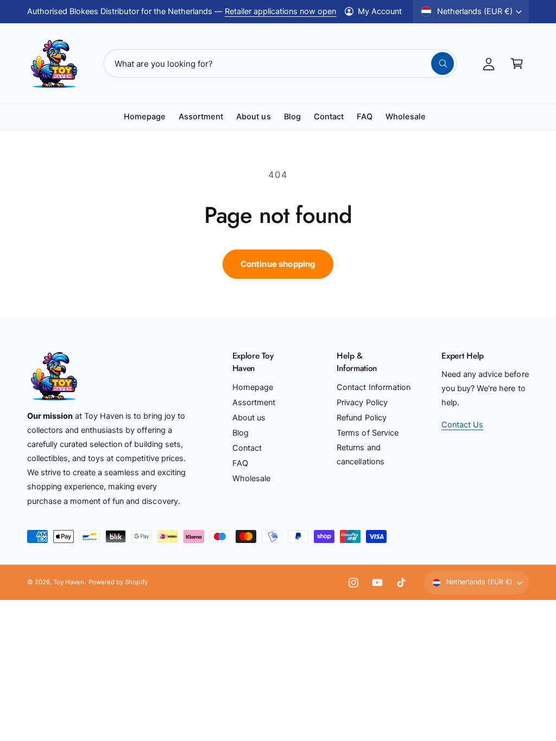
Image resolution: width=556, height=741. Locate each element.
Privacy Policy (362, 402)
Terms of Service (367, 433)
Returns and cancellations (360, 455)
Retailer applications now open (280, 11)
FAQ (240, 463)
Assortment (253, 402)
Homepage (252, 387)
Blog (240, 433)
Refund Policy (361, 418)
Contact (247, 448)
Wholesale (251, 478)
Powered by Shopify (118, 582)
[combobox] (280, 63)
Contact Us (462, 425)
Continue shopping (278, 264)
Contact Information (373, 387)
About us (249, 418)
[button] (517, 63)
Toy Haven (68, 582)
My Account (380, 11)
